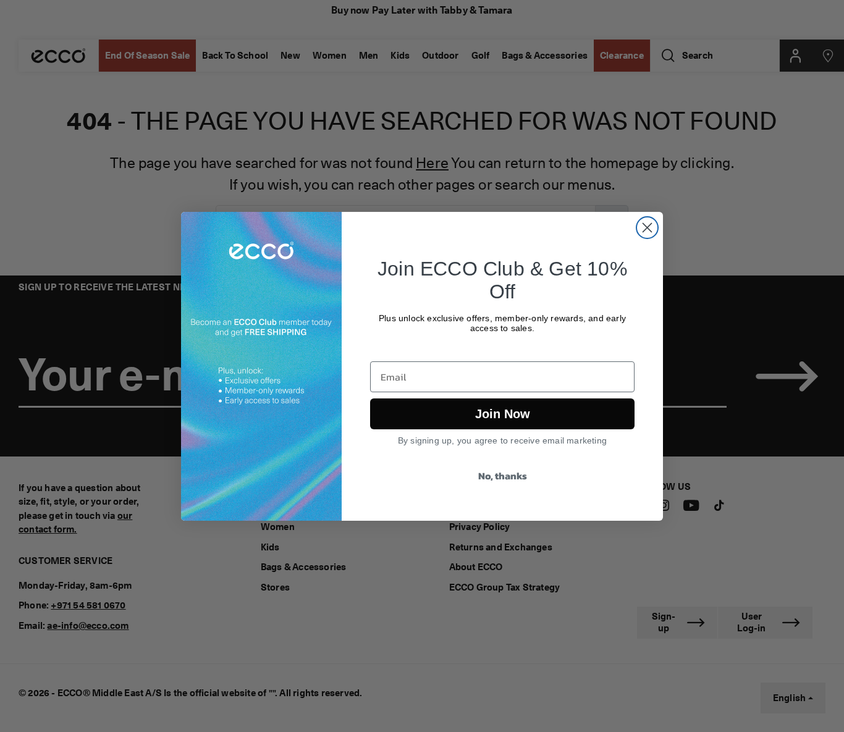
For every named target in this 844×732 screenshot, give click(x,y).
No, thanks (502, 475)
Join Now (502, 414)
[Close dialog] (647, 227)
